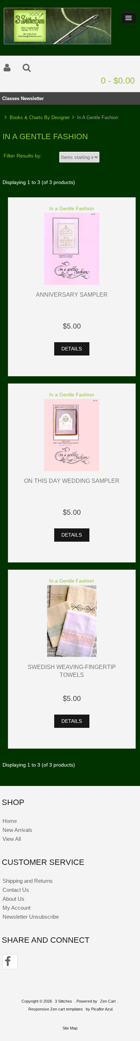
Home (10, 821)
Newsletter (32, 98)
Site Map (70, 1028)
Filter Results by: (23, 156)
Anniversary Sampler (72, 294)
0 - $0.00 (118, 80)
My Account (17, 908)
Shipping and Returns (28, 881)
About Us (13, 899)
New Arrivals (17, 830)
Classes (10, 98)
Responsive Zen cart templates (55, 1009)
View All (12, 839)
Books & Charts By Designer (40, 117)
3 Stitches (63, 1001)
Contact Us (16, 890)
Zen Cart (108, 1001)
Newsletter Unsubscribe (31, 917)
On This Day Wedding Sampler (72, 480)
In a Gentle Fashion (71, 208)
